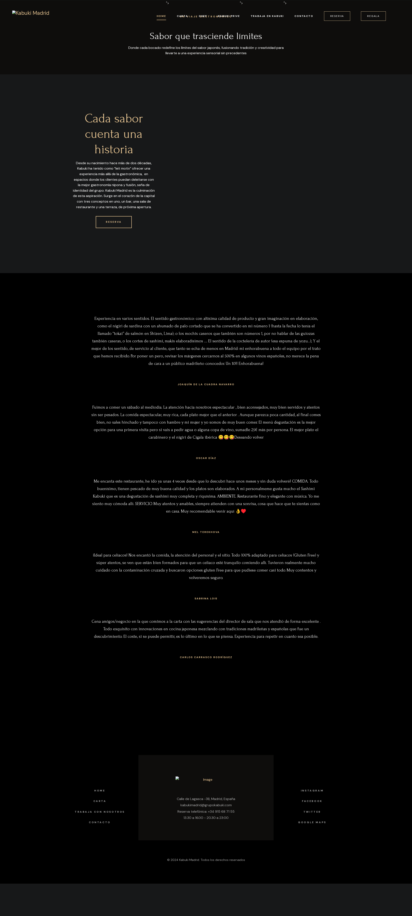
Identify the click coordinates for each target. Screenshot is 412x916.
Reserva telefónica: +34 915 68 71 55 (206, 811)
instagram (312, 790)
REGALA (373, 16)
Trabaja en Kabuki (267, 16)
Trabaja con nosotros (100, 812)
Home (161, 16)
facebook (312, 801)
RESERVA (337, 16)
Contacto (303, 16)
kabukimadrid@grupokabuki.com (206, 805)
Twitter (312, 812)
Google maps (312, 822)
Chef (203, 16)
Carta (182, 16)
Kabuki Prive (229, 16)
